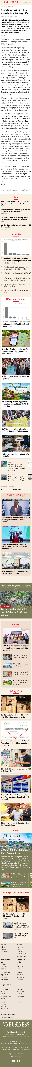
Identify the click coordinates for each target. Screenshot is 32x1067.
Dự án (18, 964)
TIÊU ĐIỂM (3, 944)
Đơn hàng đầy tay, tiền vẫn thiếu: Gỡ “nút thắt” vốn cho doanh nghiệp (15, 916)
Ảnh (3, 586)
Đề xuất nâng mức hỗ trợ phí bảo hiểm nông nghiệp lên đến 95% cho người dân (17, 279)
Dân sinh (3, 1004)
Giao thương (5, 979)
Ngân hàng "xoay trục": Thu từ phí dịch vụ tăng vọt (21, 936)
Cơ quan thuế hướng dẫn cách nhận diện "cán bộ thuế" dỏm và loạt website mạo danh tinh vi (16, 743)
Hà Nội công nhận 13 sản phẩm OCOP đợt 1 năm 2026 (20, 657)
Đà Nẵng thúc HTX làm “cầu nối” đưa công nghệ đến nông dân (16, 226)
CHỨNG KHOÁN (5, 960)
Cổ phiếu (3, 964)
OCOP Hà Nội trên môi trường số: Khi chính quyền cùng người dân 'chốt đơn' (16, 648)
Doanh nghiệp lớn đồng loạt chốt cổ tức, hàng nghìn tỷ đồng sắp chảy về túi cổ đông (16, 467)
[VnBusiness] (5, 36)
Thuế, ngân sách (14, 489)
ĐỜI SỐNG (4, 1002)
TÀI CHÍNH (19, 944)
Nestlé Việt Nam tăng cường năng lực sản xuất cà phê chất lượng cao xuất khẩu (15, 210)
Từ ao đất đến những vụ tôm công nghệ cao (20, 665)
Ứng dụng (20, 979)
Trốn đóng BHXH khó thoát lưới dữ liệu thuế (17, 273)
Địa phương (4, 951)
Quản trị (3, 981)
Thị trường (4, 975)
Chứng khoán (11, 462)
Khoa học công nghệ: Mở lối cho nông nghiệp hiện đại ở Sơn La (18, 884)
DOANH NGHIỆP (5, 972)
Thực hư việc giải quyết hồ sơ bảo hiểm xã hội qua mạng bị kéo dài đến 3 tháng (17, 268)
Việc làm (3, 1006)
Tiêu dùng (4, 977)
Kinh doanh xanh (6, 996)
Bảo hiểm (11, 7)
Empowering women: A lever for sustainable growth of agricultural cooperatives (14, 546)
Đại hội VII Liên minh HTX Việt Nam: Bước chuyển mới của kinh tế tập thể (21, 926)
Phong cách (5, 1009)
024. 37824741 (10, 1014)
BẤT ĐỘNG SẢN (21, 960)
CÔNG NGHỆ (20, 972)
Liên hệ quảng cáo (6, 1017)
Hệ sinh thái (20, 996)
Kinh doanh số (21, 956)
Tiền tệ (3, 489)
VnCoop (16, 625)
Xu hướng (20, 975)
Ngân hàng (20, 947)
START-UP (19, 989)
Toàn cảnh (20, 966)
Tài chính (4, 7)
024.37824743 (17, 1056)
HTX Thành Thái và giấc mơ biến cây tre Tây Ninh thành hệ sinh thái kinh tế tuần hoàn (14, 218)
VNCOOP (19, 1002)
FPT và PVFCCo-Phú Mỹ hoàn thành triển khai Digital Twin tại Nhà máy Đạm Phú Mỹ (15, 203)
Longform (26, 586)
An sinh (3, 998)
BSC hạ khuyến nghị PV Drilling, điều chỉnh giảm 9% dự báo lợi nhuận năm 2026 (17, 479)
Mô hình (3, 994)
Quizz (16, 589)
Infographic (16, 586)
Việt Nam (3, 947)
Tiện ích (19, 969)
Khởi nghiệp (20, 991)
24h (2, 962)
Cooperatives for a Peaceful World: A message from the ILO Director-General (16, 519)
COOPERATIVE (5, 989)
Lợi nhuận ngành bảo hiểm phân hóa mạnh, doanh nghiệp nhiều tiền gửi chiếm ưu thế (17, 260)
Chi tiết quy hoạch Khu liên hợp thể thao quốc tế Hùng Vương (14, 612)
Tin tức (19, 962)
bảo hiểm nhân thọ (11, 190)
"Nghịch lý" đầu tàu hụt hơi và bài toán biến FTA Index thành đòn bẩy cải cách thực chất (15, 797)
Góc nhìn (4, 969)
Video (8, 586)
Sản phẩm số (20, 977)
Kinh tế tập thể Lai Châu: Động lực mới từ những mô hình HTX (20, 682)
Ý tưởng (19, 994)
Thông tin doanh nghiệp (6, 984)
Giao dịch (4, 966)
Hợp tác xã (4, 991)
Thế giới (3, 949)
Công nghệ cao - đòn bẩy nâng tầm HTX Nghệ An (20, 673)
